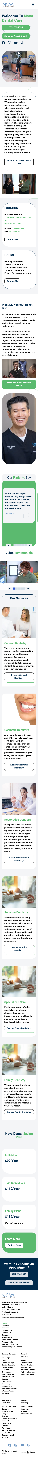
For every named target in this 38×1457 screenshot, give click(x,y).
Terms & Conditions (10, 1344)
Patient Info (7, 1330)
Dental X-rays (7, 1367)
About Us (6, 1325)
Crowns (5, 1416)
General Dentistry (9, 1354)
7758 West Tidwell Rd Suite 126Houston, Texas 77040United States (14, 1304)
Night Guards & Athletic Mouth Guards (8, 1377)
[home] (8, 5)
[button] (33, 5)
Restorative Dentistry (6, 1402)
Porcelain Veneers (28, 1370)
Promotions (7, 1337)
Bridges (5, 1414)
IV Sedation (25, 1411)
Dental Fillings (8, 1362)
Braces (23, 1360)
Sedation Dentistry (24, 1402)
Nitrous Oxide (26, 1414)
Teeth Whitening (27, 1374)
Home (4, 1323)
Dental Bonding (27, 1365)
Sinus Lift (6, 1433)
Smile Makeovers (28, 1372)
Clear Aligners (26, 1362)
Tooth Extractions (9, 1388)
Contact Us (6, 1332)
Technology (7, 1335)
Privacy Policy (8, 1342)
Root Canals (7, 1386)
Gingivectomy (26, 1367)
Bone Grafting (8, 1411)
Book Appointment (10, 1340)
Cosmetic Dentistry (24, 1355)
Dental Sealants (8, 1365)
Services (5, 1328)
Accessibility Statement (12, 1347)
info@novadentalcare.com (13, 1317)
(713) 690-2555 (18, 228)
